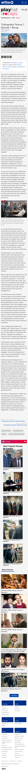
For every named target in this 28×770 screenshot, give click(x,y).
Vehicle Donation (19, 751)
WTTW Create (5, 710)
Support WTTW (18, 734)
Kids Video (17, 708)
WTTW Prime (4, 708)
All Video (17, 706)
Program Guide (5, 714)
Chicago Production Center (6, 742)
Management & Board (7, 747)
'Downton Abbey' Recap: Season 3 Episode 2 (12, 630)
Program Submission (6, 740)
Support (17, 731)
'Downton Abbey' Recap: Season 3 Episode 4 (12, 591)
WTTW (3, 706)
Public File (19, 761)
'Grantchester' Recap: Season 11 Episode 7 (12, 468)
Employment (5, 751)
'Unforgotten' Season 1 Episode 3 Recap (13, 421)
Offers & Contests (19, 738)
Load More (14, 695)
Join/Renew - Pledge (19, 736)
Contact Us (4, 757)
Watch (17, 704)
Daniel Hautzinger (5, 30)
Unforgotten (18, 430)
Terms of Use (12, 761)
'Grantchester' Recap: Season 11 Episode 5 (12, 540)
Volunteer (4, 753)
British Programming (16, 434)
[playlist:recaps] (9, 14)
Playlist (3, 725)
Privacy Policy (5, 761)
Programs (5, 720)
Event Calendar (18, 723)
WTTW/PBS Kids (5, 712)
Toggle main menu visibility (26, 2)
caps (18, 18)
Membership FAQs (19, 755)
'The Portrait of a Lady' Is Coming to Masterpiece (13, 670)
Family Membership (19, 744)
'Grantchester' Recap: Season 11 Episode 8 (12, 564)
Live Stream (17, 710)
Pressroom (4, 745)
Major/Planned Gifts (19, 749)
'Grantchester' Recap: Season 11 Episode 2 (12, 492)
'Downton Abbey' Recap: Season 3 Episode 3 (12, 611)
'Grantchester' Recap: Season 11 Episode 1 (12, 516)
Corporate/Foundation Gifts (20, 746)
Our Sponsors (5, 738)
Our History (4, 736)
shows (6, 441)
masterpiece (6, 430)
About (4, 731)
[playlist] (9, 10)
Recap (4, 434)
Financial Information (6, 749)
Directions (4, 755)
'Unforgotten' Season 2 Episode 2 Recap (15, 425)
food (13, 18)
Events (17, 720)
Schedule (4, 704)
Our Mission (4, 734)
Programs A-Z (5, 723)
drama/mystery (5, 18)
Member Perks (18, 740)
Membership (18, 742)
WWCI (6, 766)
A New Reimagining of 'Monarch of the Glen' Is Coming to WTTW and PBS (13, 651)
